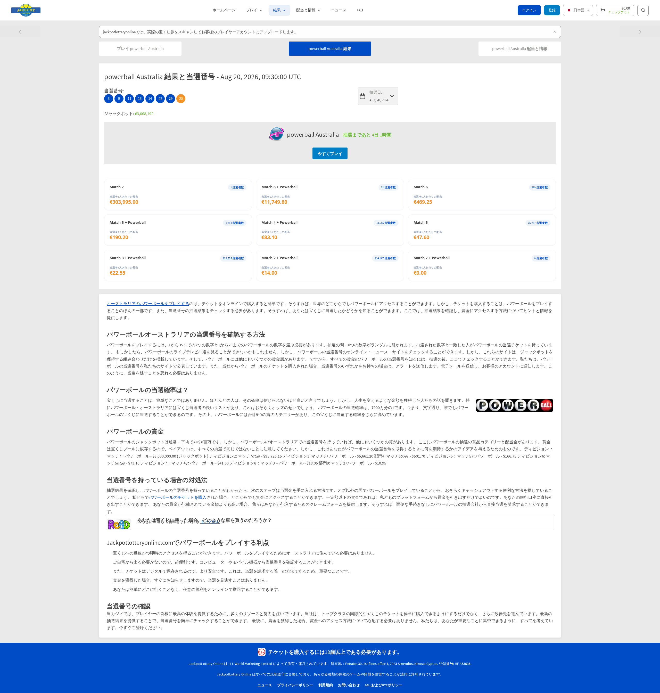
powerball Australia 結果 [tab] (330, 48)
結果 (277, 9)
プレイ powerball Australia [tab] (140, 48)
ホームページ (224, 9)
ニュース (338, 9)
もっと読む (210, 521)
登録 (552, 10)
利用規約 (325, 685)
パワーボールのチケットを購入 (178, 497)
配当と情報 (306, 9)
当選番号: (114, 91)
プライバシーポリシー (295, 685)
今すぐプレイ (330, 153)
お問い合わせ (349, 685)
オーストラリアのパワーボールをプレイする (148, 303)
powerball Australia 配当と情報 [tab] (519, 48)
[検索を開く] (643, 10)
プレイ (252, 9)
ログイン (529, 10)
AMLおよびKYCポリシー (383, 685)
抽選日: (375, 92)
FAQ (360, 9)
